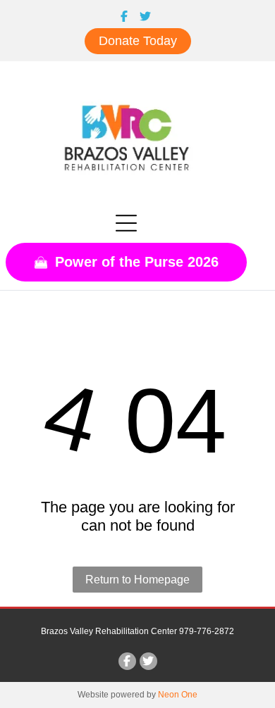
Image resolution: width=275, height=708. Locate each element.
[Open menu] (126, 223)
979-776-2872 (206, 631)
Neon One (177, 695)
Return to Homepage (137, 580)
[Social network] (124, 17)
